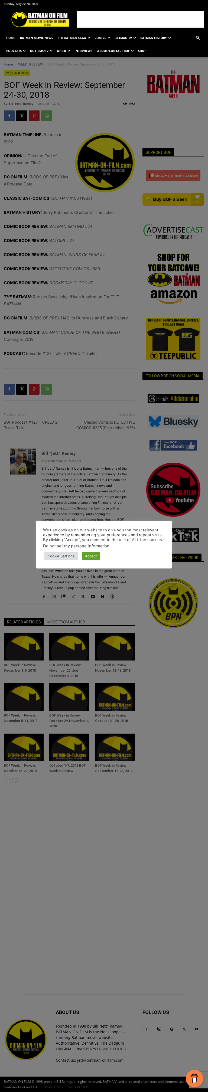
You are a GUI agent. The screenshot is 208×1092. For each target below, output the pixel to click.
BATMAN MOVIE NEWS (36, 38)
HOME (10, 38)
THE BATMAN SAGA (72, 38)
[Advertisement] (140, 19)
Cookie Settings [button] (61, 556)
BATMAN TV (123, 38)
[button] (197, 38)
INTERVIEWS (83, 51)
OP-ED (61, 51)
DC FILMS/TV (39, 51)
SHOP (142, 51)
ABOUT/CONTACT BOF (113, 51)
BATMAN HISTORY (153, 38)
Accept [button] (91, 556)
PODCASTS (14, 51)
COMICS (100, 38)
